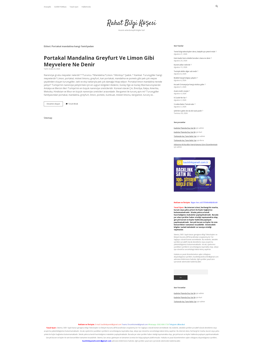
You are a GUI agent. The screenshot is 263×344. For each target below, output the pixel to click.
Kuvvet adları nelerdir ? (182, 65)
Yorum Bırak (73, 104)
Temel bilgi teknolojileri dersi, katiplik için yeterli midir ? (195, 51)
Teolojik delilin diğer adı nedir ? (186, 71)
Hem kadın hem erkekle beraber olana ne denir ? (193, 58)
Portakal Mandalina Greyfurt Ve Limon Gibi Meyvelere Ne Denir (99, 61)
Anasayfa (47, 7)
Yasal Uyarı (74, 7)
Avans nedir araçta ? (181, 91)
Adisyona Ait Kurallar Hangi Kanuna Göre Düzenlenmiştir (196, 144)
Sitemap (48, 117)
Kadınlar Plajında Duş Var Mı (184, 128)
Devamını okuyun (55, 104)
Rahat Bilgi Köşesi (131, 23)
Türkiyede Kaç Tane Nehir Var (185, 136)
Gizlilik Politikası (60, 7)
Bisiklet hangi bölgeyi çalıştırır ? (186, 78)
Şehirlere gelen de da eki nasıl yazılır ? (188, 111)
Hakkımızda (86, 7)
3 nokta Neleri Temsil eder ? (184, 104)
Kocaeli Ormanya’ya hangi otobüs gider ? (189, 84)
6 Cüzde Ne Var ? (180, 97)
